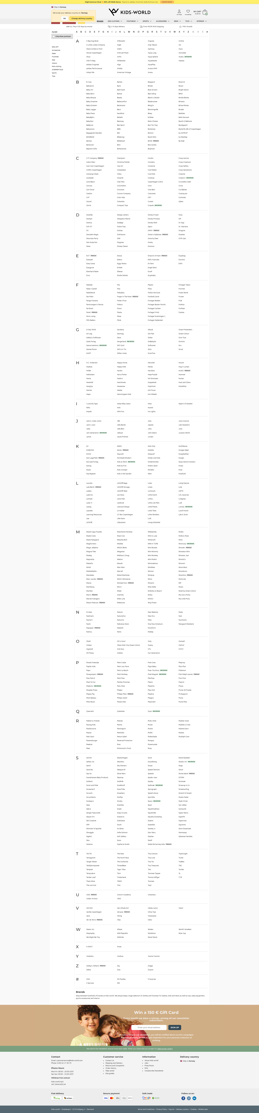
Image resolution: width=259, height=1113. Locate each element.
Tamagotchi (90, 858)
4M (118, 983)
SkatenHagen (122, 758)
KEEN (119, 446)
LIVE (149, 518)
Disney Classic (122, 246)
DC (87, 230)
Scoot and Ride (92, 785)
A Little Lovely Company (95, 45)
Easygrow (90, 268)
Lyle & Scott (183, 515)
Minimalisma (153, 563)
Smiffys (120, 797)
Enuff (150, 271)
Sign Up (175, 1027)
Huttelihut (182, 386)
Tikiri (119, 873)
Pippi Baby (152, 666)
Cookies (193, 1109)
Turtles (181, 869)
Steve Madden (184, 758)
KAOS (88, 454)
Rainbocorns (91, 729)
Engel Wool (152, 268)
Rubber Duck (184, 721)
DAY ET (89, 227)
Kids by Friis (121, 466)
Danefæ (89, 215)
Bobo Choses (153, 121)
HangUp (89, 386)
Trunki (181, 858)
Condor (151, 158)
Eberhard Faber (92, 271)
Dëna (88, 246)
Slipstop (120, 777)
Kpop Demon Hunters (187, 462)
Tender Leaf (91, 877)
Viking (119, 916)
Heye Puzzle (152, 375)
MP (180, 583)
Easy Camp (90, 264)
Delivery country (182, 1109)
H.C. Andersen (91, 363)
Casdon (89, 194)
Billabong (120, 137)
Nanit (88, 624)
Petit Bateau (91, 698)
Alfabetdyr (121, 61)
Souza (150, 766)
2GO (88, 979)
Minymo (151, 583)
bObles (151, 117)
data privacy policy (165, 1049)
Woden (150, 929)
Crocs (181, 186)
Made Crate (91, 536)
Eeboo (119, 260)
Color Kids (121, 197)
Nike (149, 620)
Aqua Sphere (153, 57)
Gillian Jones (122, 353)
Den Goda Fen (91, 242)
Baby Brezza (91, 98)
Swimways (183, 833)
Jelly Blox (120, 429)
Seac (88, 805)
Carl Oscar (90, 190)
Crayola (151, 205)
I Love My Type (92, 404)
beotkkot (120, 113)
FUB (180, 301)
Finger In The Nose (124, 297)
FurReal (182, 308)
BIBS (119, 129)
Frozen (181, 297)
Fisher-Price (121, 301)
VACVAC (89, 908)
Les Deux (120, 495)
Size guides (109, 1073)
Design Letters (123, 215)
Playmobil (151, 702)
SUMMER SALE (57, 70)
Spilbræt (151, 785)
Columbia (120, 201)
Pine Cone (152, 663)
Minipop (151, 575)
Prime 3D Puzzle (185, 690)
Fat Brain (89, 308)
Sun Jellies (183, 805)
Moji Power (152, 603)
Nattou (89, 632)
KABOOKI (90, 450)
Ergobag (182, 256)
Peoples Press (91, 690)
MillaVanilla (152, 532)
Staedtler (151, 825)
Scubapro (90, 801)
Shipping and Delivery (113, 1063)
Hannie (89, 390)
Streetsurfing (184, 789)
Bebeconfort (122, 102)
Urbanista (152, 895)
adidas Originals (92, 65)
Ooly (149, 641)
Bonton (150, 133)
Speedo (151, 774)
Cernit (88, 205)
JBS (118, 421)
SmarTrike (121, 789)
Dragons (182, 230)
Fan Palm (89, 297)
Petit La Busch (122, 670)
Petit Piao (121, 678)
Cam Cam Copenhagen (95, 166)
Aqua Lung (152, 53)
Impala (89, 412)
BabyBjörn (90, 117)
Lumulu (181, 507)
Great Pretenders (185, 330)
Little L (150, 499)
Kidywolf (151, 454)
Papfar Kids (91, 666)
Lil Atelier (121, 511)
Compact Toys (122, 205)
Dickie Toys (121, 227)
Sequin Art (90, 817)
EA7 (88, 256)
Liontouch (151, 491)
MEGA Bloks (122, 548)
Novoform (152, 628)
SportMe (151, 797)
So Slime (120, 829)
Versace (120, 912)
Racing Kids (91, 725)
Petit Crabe (121, 663)
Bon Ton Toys (153, 125)
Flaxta (119, 312)
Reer (88, 748)
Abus (88, 57)
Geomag (120, 334)
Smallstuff (121, 785)
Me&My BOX (122, 540)
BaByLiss (89, 125)
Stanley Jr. (152, 829)
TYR (180, 877)
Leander (89, 511)
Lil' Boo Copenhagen (125, 515)
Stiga (181, 766)
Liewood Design (123, 507)
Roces (150, 725)
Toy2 (149, 885)
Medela (120, 544)
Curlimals (182, 197)
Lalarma (89, 495)
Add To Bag (90, 61)
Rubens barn (184, 729)
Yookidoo (89, 956)
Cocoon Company (123, 194)
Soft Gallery (121, 836)
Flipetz (150, 285)
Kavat (88, 470)
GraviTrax (151, 353)
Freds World (183, 293)
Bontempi (151, 129)
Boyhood (151, 149)
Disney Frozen (153, 215)
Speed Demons (154, 770)
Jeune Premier (122, 437)
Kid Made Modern (124, 458)
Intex (150, 404)
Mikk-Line (121, 599)
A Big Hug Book (92, 41)
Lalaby (88, 491)
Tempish (89, 869)
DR (180, 219)
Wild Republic (122, 933)
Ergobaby (152, 275)
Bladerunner (152, 102)
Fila (118, 285)
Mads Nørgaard (92, 540)
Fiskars (120, 305)
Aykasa (181, 61)
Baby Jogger (91, 109)
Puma (181, 698)
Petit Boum (90, 702)
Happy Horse (122, 363)
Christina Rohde (123, 162)
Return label (122, 737)
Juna (180, 429)
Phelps (119, 690)
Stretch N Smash (185, 793)
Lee (87, 518)
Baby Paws (90, 113)
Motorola (182, 579)
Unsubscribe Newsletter (154, 1071)
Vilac (119, 920)
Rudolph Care (184, 737)
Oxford (181, 645)
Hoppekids (152, 382)
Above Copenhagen (94, 53)
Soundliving (152, 762)
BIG (118, 133)
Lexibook (120, 503)
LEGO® (89, 522)
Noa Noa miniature (155, 624)
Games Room (91, 349)
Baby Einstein (91, 105)
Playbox (151, 694)
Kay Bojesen (91, 474)
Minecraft (152, 540)
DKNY (150, 230)
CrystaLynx (183, 194)
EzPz (180, 264)
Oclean (89, 645)
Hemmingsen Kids (124, 394)
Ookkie (120, 653)
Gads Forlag (91, 341)
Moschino (182, 575)
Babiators (90, 86)
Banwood (90, 145)
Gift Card (120, 345)
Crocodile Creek (185, 182)
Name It (89, 620)
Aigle (119, 45)
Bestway (120, 121)
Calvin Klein (90, 162)
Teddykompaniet (92, 866)
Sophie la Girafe (123, 844)
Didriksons (121, 235)
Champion (121, 158)
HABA (88, 371)
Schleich (89, 781)
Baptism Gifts (91, 149)
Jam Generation (92, 433)
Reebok (89, 744)
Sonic (119, 840)
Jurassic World (184, 433)
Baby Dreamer (92, 102)
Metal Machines (123, 575)
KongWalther (184, 454)
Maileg (89, 555)
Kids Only (151, 446)
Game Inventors (92, 345)
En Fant (151, 264)
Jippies (150, 425)
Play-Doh (151, 690)
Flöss (150, 289)
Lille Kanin (121, 518)
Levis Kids (121, 499)
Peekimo (89, 686)
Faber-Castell (91, 289)
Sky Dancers (122, 766)
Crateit (150, 201)
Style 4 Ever (183, 801)
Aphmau (151, 49)
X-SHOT (89, 947)
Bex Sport (121, 125)
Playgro (151, 698)
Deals (54, 53)
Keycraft (120, 454)
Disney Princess (154, 219)
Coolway (151, 178)
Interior (200, 21)
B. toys (88, 82)
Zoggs (150, 966)
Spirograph (152, 789)
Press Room (149, 1066)
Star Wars (152, 833)
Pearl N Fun (90, 682)
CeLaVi (89, 201)
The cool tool (91, 885)
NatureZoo (121, 616)
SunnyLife (182, 809)
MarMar (89, 591)
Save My (89, 770)
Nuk (180, 616)
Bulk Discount (184, 117)
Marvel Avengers (93, 599)
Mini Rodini (152, 559)
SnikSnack (121, 821)
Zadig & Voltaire (92, 966)
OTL (149, 649)
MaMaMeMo (91, 571)
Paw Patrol (90, 678)
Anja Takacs (152, 45)
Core (149, 186)
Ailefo (119, 49)
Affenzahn (121, 41)
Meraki (120, 563)
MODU (150, 599)
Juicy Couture (184, 421)
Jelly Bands (121, 425)
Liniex (150, 487)
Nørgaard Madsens (186, 624)
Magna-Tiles (91, 552)
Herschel (151, 363)
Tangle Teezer (91, 862)
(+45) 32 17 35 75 (64, 1063)
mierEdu (120, 595)
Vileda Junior (153, 908)
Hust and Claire (184, 382)
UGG (88, 895)
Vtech (181, 908)
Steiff (150, 840)
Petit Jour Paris (123, 666)
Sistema (89, 844)
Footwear (131, 21)
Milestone (121, 603)
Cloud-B (120, 178)
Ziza (118, 970)
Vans (88, 916)
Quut (150, 711)
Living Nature (184, 483)
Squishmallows (153, 809)
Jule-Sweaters (184, 425)
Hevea (150, 367)
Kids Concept (122, 470)
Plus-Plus (182, 666)
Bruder (181, 109)
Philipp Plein (122, 694)
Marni (88, 595)
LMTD (181, 491)
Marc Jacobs (91, 579)
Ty (179, 873)
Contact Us (109, 1060)
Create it (182, 178)
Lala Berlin (90, 487)
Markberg (90, 587)
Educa (119, 256)
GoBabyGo (152, 341)
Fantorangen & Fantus (94, 305)
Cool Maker (152, 170)
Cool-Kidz (151, 174)
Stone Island (183, 774)
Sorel (150, 758)
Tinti (118, 885)
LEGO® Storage (123, 487)
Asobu (181, 57)
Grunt (181, 349)
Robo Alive (152, 721)
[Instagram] (189, 1099)
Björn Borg (152, 94)
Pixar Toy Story (153, 670)
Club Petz (121, 182)
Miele (119, 591)
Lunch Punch (183, 511)
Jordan (150, 437)
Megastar (121, 552)
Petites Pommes (123, 682)
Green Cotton (184, 334)
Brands (100, 21)
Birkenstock (121, 149)
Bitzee (150, 86)
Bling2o (151, 105)
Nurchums (183, 620)
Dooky (150, 242)
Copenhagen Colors (155, 182)
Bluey (150, 113)
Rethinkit (120, 733)
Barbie (119, 82)
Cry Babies (183, 190)
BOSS (150, 141)
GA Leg (89, 334)
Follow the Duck (154, 293)
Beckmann (121, 105)
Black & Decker (154, 98)
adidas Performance (94, 68)
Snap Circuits (122, 813)
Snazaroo (120, 817)
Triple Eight (183, 854)
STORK (181, 777)
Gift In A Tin (121, 349)
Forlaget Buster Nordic (157, 305)
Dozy (180, 215)
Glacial (150, 330)
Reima (119, 725)
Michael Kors (122, 583)
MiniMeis (151, 567)
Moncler (182, 548)
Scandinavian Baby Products (97, 777)
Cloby (119, 174)
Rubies (181, 733)
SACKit (89, 758)
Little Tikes (152, 511)
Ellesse (119, 271)
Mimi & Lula (152, 536)
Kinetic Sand (152, 466)
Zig (118, 966)
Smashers (121, 793)
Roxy (150, 748)
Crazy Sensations (185, 170)
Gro (180, 345)
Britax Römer (184, 105)
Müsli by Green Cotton (187, 591)
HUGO (181, 371)
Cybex (181, 201)
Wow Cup (182, 933)
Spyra (150, 801)
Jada (88, 429)
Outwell (182, 641)
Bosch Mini (152, 137)
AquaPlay (151, 65)
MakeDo (89, 563)
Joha (149, 429)
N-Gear (89, 612)
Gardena (120, 330)
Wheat (119, 929)
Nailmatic (90, 616)
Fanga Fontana (92, 301)
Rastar (89, 733)
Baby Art (89, 90)
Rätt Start (90, 737)
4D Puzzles (121, 979)
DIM (118, 238)
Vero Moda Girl (123, 908)
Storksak (182, 781)
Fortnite (182, 289)
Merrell (120, 571)
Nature (120, 612)
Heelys (119, 390)
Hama (88, 378)
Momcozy (182, 544)
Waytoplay (90, 933)
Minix (150, 579)
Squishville (152, 813)
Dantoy (89, 223)
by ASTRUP (183, 133)
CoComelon (121, 186)
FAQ (146, 1068)
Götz (149, 349)
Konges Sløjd (184, 450)
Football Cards (153, 297)
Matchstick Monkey (124, 532)
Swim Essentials (185, 829)
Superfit (182, 817)
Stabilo (150, 821)
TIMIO (119, 881)
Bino (118, 145)
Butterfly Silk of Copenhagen (190, 129)
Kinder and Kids (154, 458)
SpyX (150, 805)
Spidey (150, 781)
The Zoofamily (122, 862)
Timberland (121, 877)
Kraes (181, 466)
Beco (119, 109)
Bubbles (182, 113)
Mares (88, 583)
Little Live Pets (153, 503)
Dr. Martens (183, 227)
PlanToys (151, 678)
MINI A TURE (153, 544)
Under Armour (92, 899)
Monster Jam (184, 555)
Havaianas (121, 386)
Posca (181, 686)
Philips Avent (122, 698)
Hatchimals (121, 382)
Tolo (149, 869)
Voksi (150, 920)
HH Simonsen (153, 378)
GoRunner (152, 345)
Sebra (88, 809)
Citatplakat (121, 170)
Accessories (161, 21)
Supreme (182, 825)
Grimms (182, 341)
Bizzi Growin (152, 90)
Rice (118, 744)
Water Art (90, 929)
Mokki (181, 532)
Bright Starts (184, 90)
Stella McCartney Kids (156, 844)
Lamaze (89, 499)
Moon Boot (183, 567)
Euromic (182, 260)
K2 (87, 446)
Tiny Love (151, 858)
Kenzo (119, 450)
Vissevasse (152, 916)
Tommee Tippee (154, 873)
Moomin (182, 563)
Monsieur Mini (184, 552)
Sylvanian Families (185, 836)
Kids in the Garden (124, 474)
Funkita (181, 305)
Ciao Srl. (120, 166)
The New (120, 854)
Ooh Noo (120, 649)
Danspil (89, 219)
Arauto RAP (152, 68)
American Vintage (124, 72)
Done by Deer (153, 238)
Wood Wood (152, 937)
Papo (88, 670)
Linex (150, 483)
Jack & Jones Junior (93, 421)
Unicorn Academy (124, 895)
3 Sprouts (90, 983)
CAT (87, 197)
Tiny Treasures (153, 866)
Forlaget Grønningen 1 (156, 316)
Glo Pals (151, 334)
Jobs (146, 1063)
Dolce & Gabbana (154, 235)
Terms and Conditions (146, 1109)
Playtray (182, 663)
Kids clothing (114, 21)
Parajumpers (91, 674)
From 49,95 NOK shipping (153, 27)
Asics (181, 49)
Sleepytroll (121, 770)
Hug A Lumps (184, 367)
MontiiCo (182, 559)
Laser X (89, 503)
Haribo (119, 371)
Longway (182, 499)
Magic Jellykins (92, 548)
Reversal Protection (124, 741)
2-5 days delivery (118, 27)
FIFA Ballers (90, 320)
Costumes (152, 194)
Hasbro (120, 378)
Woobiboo (152, 933)
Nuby (181, 612)
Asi (180, 45)
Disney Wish (152, 223)
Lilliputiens (121, 522)
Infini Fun (120, 412)
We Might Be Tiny (93, 937)
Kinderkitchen (153, 462)
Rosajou (151, 741)
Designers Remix (123, 219)
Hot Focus (152, 390)
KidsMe (151, 450)
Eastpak (89, 260)
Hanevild (89, 382)
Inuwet (150, 408)
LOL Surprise (184, 495)
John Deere (152, 433)
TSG (180, 866)
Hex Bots (151, 371)
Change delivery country (81, 18)
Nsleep (150, 632)
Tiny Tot (151, 862)
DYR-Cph (182, 238)
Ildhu (88, 408)
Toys (187, 21)
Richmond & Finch (124, 748)
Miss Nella (152, 587)
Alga (119, 65)
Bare (119, 86)
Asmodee (182, 53)
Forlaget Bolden (154, 301)
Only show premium (63, 36)
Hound (181, 363)
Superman (183, 821)
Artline (181, 41)
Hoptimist (152, 386)
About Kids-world (151, 1060)
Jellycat (120, 433)
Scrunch (89, 793)
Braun (181, 86)
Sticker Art (183, 762)
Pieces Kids (121, 702)
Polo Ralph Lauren (186, 674)
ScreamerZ (90, 789)
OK (64, 18)
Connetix (151, 162)
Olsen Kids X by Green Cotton (128, 645)
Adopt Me (90, 72)
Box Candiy (152, 145)
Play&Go (151, 686)
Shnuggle (90, 833)
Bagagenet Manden (94, 133)
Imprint (171, 1109)
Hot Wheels (152, 394)
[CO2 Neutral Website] (155, 1098)
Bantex (89, 141)
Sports (146, 21)
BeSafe (120, 117)
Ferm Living (90, 316)
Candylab (90, 178)
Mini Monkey (153, 555)
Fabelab (89, 285)
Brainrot (182, 82)
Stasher (151, 836)
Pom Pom (182, 678)
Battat (119, 94)
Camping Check (92, 174)
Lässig (88, 507)
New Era (151, 616)
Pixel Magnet (153, 674)
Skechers (120, 762)
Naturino (120, 620)
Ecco (88, 275)
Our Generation (154, 653)
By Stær (182, 141)
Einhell (119, 268)
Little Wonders (153, 515)
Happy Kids (121, 367)
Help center (110, 1071)
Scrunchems (91, 797)
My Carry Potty (184, 595)
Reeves (120, 721)
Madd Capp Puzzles (94, 532)
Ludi (180, 503)
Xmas (119, 947)
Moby (150, 595)
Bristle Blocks (184, 98)
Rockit (150, 729)
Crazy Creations (185, 162)
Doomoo (151, 246)
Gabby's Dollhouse (93, 338)
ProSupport (183, 694)
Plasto (150, 682)
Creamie (182, 174)
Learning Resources (94, 515)
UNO (119, 899)
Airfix (119, 57)
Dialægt (120, 223)
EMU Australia (153, 260)
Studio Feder (184, 797)
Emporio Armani (154, 256)
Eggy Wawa (121, 264)
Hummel (182, 375)
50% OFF (55, 47)
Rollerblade (152, 737)
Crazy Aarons (184, 158)
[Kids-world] (129, 12)
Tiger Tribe (121, 869)
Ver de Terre (91, 920)
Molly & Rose (184, 536)
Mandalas (90, 575)
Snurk (119, 825)
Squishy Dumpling (155, 817)
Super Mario (183, 813)
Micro (119, 587)
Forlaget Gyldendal (155, 320)
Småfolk (120, 781)
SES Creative (91, 821)
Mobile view (203, 1109)
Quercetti (90, 711)
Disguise (120, 242)
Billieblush (121, 141)
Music (181, 587)
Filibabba (120, 293)
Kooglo (181, 458)
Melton (120, 559)
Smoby (119, 801)
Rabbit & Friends (93, 721)
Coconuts (120, 190)
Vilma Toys (152, 912)
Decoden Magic (92, 235)
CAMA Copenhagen (94, 170)
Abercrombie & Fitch (94, 49)
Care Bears (90, 182)
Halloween (90, 375)
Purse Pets (183, 702)
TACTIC (89, 854)
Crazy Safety (183, 166)
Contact (55, 1057)
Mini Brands (152, 548)
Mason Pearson (92, 603)
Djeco (150, 227)
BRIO (181, 94)
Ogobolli (89, 649)
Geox (119, 338)
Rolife (150, 733)
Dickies (120, 230)
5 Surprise (152, 979)
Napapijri (90, 628)
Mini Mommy (153, 552)
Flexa (119, 316)
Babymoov (90, 129)
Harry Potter (122, 375)
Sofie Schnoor (122, 833)
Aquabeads (152, 61)
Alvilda (119, 68)
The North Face (123, 858)
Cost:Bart (151, 190)
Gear (176, 21)
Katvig (88, 466)
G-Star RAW (91, 330)
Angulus (151, 41)
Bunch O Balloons (185, 121)
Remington (121, 729)
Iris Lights (151, 412)
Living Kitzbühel (154, 522)
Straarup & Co (184, 785)
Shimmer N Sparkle (93, 829)
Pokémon (182, 670)
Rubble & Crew (184, 725)
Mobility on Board (155, 591)
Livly (180, 487)
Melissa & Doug (123, 555)
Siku (88, 840)
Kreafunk (182, 474)
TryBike (181, 862)
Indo (118, 408)
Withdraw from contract (60, 1078)
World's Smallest (185, 929)
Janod (88, 437)
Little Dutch (152, 495)
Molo (181, 540)
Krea (180, 470)
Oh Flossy (90, 653)
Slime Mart (121, 774)
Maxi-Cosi (121, 536)
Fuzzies (181, 312)
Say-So (89, 774)
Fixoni (119, 308)
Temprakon (90, 873)
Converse (151, 166)
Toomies (151, 881)
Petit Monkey (122, 674)
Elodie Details (122, 275)
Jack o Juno (90, 425)
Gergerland (121, 341)
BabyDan (89, 121)
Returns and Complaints (114, 1066)
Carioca (89, 186)
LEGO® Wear (122, 491)
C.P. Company (91, 158)
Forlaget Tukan (184, 285)
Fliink (119, 320)
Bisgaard (151, 82)
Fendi (88, 312)
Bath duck (121, 90)
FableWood (90, 293)
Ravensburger (91, 741)
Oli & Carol (121, 641)
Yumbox (120, 956)
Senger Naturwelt (93, 813)
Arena (150, 72)
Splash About (153, 793)
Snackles (120, 805)
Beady (119, 98)
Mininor (151, 571)
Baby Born (90, 94)
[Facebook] (183, 1099)
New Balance (153, 612)
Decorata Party (92, 238)
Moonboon (183, 571)
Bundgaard (183, 125)
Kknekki (151, 470)
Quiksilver (121, 711)
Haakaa (89, 367)
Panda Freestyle (92, 663)
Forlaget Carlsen (154, 308)
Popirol (181, 682)
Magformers (91, 544)
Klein (150, 474)
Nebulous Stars (123, 624)
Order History (110, 1068)
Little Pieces (152, 507)
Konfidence (183, 446)
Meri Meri (121, 567)
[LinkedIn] (194, 1099)
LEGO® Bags (122, 483)
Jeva (149, 421)
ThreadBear (121, 866)
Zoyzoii (150, 970)
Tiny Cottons (152, 854)
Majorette (90, 559)
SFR (87, 825)
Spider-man (152, 777)
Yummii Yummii (154, 956)
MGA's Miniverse (123, 579)
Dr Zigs (181, 223)
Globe (150, 338)
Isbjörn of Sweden (185, 404)
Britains (182, 102)
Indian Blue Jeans (123, 404)
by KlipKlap (183, 137)
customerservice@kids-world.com (69, 1060)
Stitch (181, 770)
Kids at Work (122, 462)
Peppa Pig (90, 694)
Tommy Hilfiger (154, 877)
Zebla (88, 970)
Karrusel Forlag (92, 462)
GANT (88, 353)
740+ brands (187, 27)
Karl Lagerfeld (92, 458)
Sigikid (89, 836)
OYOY (181, 649)
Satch (88, 766)
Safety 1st (90, 762)
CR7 (149, 197)
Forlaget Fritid (153, 312)
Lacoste (89, 483)
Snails (119, 809)
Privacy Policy (161, 1109)
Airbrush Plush (122, 53)
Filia (118, 289)
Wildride (120, 937)
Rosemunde (152, 744)
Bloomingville (153, 109)
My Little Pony (184, 599)
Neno (119, 632)
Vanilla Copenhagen (94, 912)
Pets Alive (121, 686)
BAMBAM (90, 137)
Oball (88, 641)
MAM (88, 567)
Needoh (120, 628)
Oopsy (150, 645)
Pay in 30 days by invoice (82, 27)
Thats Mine (90, 881)
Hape (88, 394)
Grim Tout (182, 338)
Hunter (181, 378)
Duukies (182, 235)
